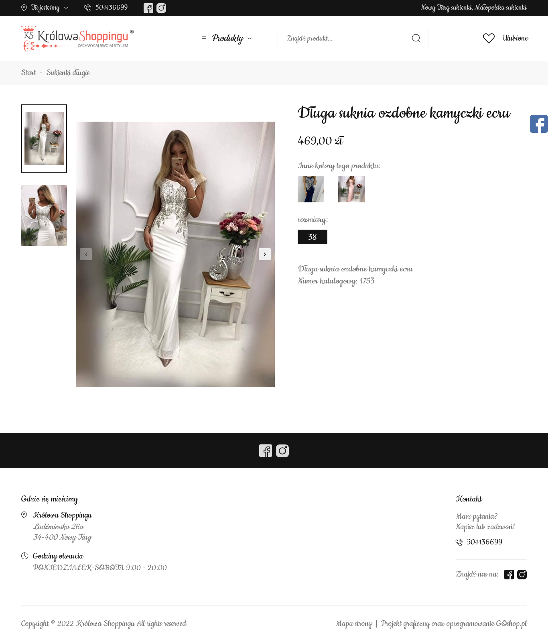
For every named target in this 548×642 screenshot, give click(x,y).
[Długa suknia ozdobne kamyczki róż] (351, 189)
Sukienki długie (68, 73)
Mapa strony (354, 624)
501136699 (111, 7)
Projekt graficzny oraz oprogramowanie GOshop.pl (454, 624)
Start (28, 73)
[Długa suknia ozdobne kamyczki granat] (311, 189)
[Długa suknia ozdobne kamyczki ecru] (175, 254)
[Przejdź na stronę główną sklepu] (77, 38)
